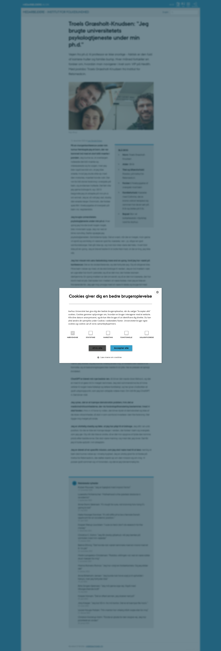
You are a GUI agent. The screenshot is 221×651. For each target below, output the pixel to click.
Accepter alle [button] (121, 348)
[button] (110, 357)
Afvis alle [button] (97, 348)
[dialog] (110, 325)
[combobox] (157, 292)
